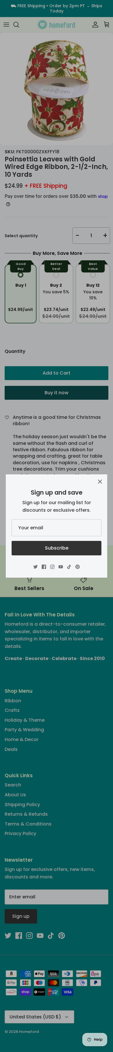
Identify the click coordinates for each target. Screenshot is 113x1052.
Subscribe (56, 548)
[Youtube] (61, 567)
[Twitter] (35, 567)
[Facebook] (44, 567)
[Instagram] (52, 567)
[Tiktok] (69, 567)
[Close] (100, 481)
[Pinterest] (77, 567)
